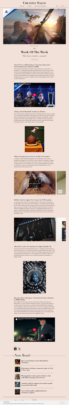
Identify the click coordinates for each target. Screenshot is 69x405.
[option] (35, 185)
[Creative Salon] (34, 3)
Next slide (64, 231)
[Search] (57, 6)
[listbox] (40, 185)
